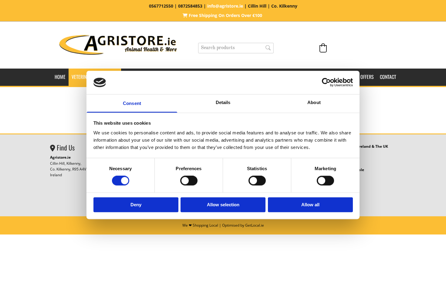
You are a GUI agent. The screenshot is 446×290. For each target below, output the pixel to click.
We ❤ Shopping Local (200, 225)
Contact (388, 76)
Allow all (310, 204)
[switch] (189, 181)
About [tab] (314, 102)
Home (60, 76)
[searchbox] (236, 48)
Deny (135, 204)
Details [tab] (223, 102)
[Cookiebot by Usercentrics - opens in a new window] (326, 82)
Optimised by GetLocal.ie (243, 225)
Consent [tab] (132, 103)
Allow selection (223, 204)
